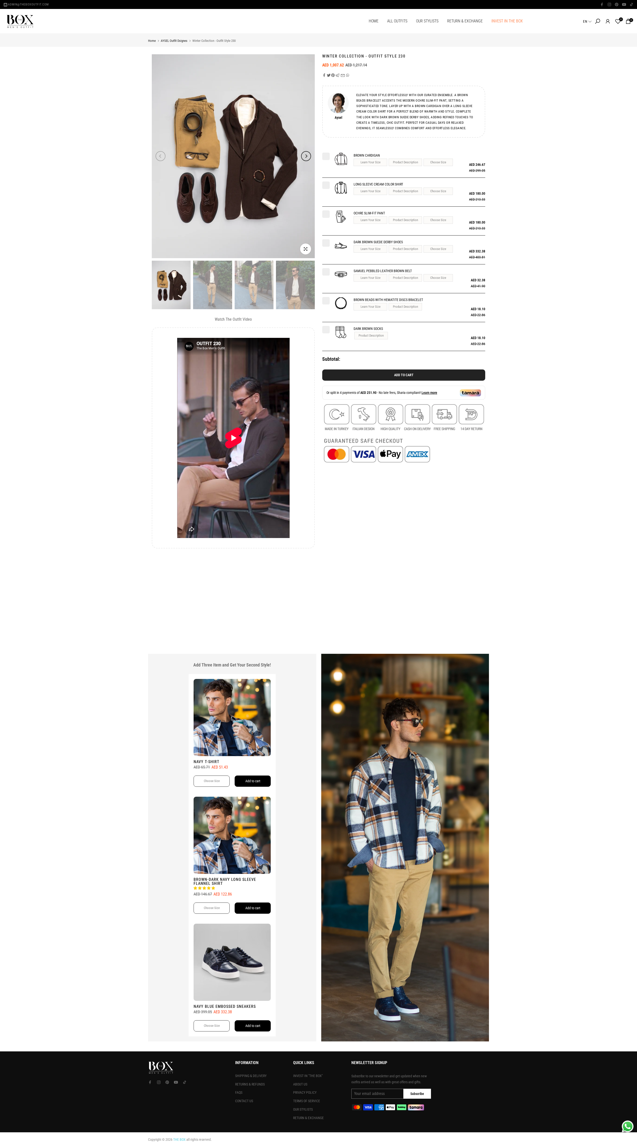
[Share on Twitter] (329, 75)
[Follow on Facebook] (602, 4)
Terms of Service (306, 1101)
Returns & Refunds (250, 1084)
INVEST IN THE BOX (507, 21)
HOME (373, 21)
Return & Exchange (308, 1118)
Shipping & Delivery (250, 1076)
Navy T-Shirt (206, 761)
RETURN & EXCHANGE (465, 21)
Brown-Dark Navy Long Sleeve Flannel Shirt (225, 881)
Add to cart (404, 375)
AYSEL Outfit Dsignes (174, 41)
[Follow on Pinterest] (616, 4)
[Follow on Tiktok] (631, 4)
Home (152, 41)
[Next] (306, 156)
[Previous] (160, 156)
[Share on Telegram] (337, 75)
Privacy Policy (305, 1092)
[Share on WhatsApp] (348, 75)
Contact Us (244, 1101)
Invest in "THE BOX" (308, 1076)
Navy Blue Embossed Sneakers (225, 1006)
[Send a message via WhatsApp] (628, 1126)
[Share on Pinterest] (333, 75)
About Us (300, 1084)
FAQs (238, 1092)
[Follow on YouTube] (624, 4)
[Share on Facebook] (324, 75)
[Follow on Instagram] (609, 4)
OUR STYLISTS (427, 21)
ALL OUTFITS (397, 21)
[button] (587, 21)
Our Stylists (303, 1109)
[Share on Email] (342, 75)
